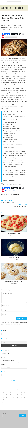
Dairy (11, 27)
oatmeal (17, 194)
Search (4, 413)
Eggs (21, 27)
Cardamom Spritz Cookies (14, 233)
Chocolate (5, 27)
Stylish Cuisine (12, 8)
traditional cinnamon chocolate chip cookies (13, 101)
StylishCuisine (6, 25)
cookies (13, 194)
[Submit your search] (20, 2)
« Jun (2, 402)
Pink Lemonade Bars (5, 367)
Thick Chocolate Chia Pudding (7, 360)
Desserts (16, 27)
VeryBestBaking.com (20, 116)
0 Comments (6, 29)
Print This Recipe (16, 184)
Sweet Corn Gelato (14, 257)
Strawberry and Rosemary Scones (14, 281)
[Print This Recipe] (6, 184)
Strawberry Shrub (5, 353)
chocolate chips (7, 194)
